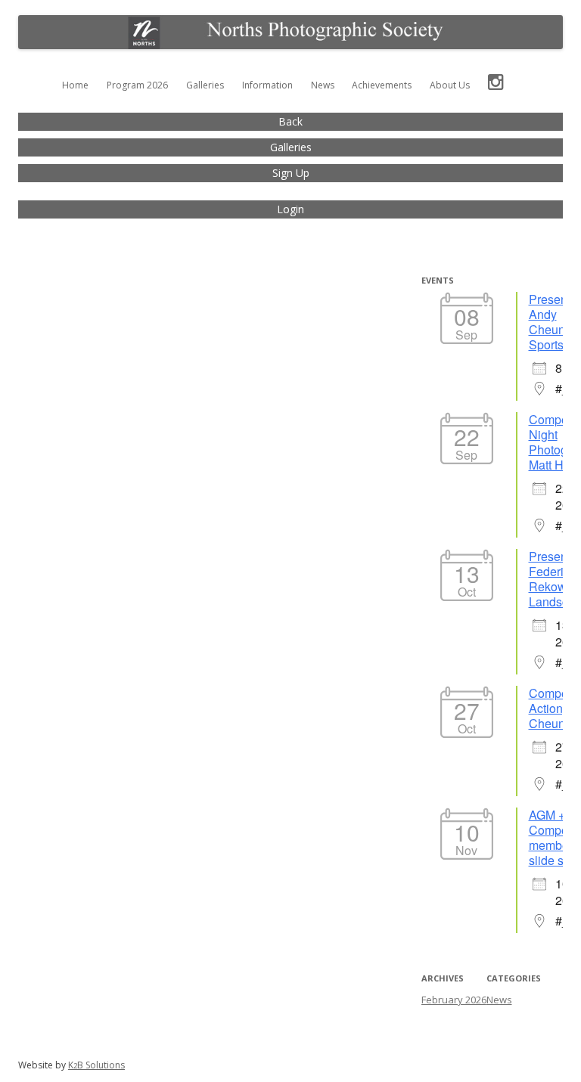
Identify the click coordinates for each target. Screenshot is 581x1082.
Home (75, 85)
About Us (450, 85)
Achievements (382, 85)
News (322, 85)
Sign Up (290, 173)
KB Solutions (96, 1065)
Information (267, 85)
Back (290, 121)
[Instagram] (496, 85)
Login (290, 209)
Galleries (205, 85)
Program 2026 (137, 85)
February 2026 (453, 999)
